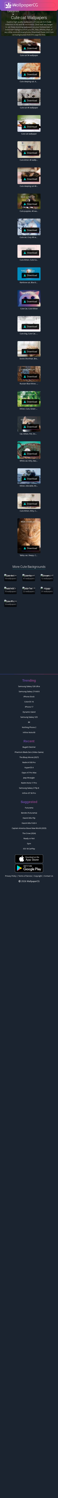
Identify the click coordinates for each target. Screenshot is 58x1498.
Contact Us (48, 876)
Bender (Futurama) (29, 813)
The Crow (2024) (29, 833)
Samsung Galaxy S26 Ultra (29, 686)
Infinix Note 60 (29, 732)
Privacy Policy (10, 876)
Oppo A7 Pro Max (29, 772)
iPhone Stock (29, 696)
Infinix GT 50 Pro (29, 793)
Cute (49, 22)
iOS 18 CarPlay (29, 848)
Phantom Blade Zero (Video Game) (29, 752)
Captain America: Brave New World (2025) (29, 828)
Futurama (29, 807)
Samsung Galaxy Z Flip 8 (29, 788)
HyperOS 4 (29, 767)
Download (32, 48)
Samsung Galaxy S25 (29, 717)
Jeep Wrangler (29, 777)
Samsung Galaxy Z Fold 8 (29, 691)
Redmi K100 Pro (29, 762)
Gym (29, 843)
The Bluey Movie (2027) (29, 757)
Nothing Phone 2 (29, 727)
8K (29, 722)
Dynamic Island (29, 712)
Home (13, 5)
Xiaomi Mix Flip (29, 818)
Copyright (38, 876)
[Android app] (29, 868)
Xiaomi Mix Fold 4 (29, 823)
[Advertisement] (29, 642)
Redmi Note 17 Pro (29, 783)
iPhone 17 (29, 707)
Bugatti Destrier (29, 747)
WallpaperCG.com (21, 5)
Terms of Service (25, 876)
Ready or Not (29, 838)
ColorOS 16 (29, 701)
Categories (13, 11)
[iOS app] (29, 858)
